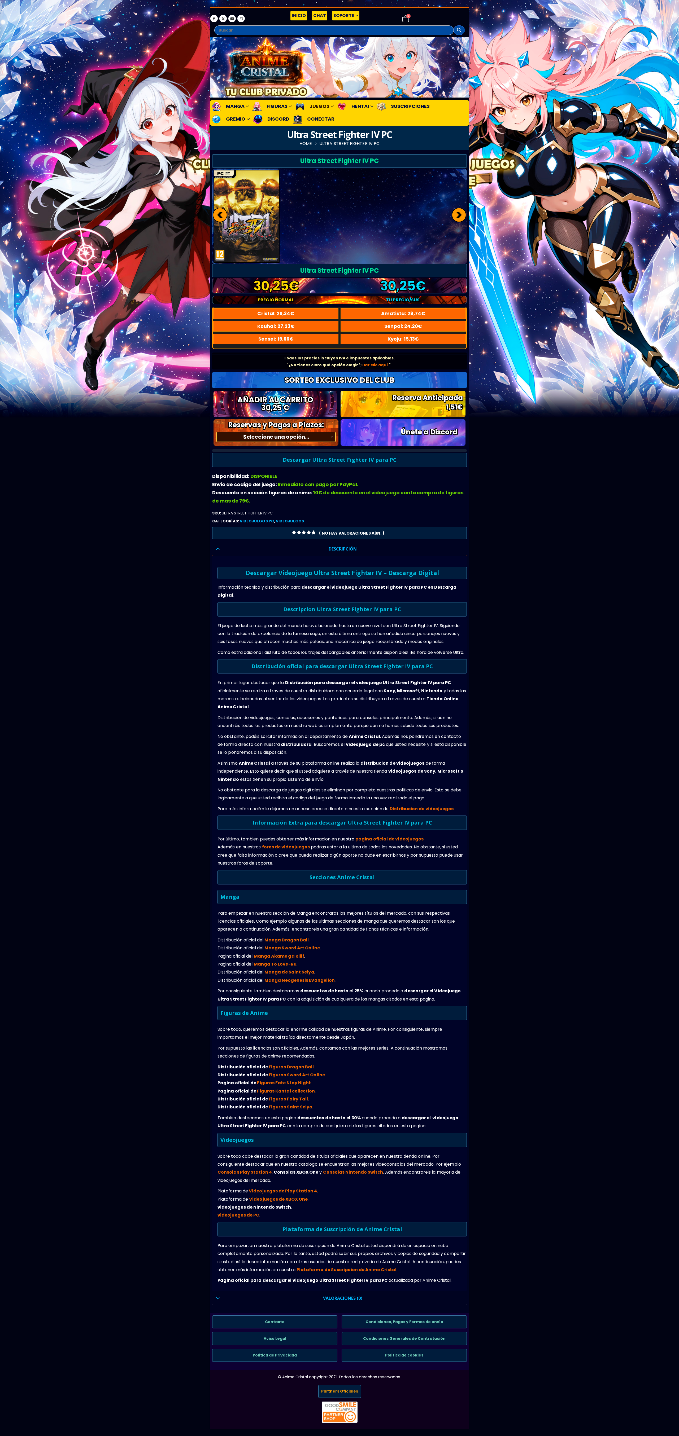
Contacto (275, 1321)
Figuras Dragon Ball (291, 1067)
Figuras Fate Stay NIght (284, 1083)
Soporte (343, 15)
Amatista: (403, 313)
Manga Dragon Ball (286, 940)
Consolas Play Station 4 (244, 1172)
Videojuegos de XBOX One (278, 1199)
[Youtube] (232, 18)
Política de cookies (404, 1355)
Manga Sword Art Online (292, 948)
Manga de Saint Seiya (289, 972)
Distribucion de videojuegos (422, 809)
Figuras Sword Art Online (297, 1075)
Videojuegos (290, 521)
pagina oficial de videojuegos (389, 839)
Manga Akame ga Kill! (279, 956)
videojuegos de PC (238, 1215)
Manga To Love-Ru (275, 964)
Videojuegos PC (257, 521)
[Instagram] (241, 18)
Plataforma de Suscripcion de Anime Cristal (347, 1270)
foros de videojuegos (286, 847)
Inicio (299, 15)
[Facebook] (214, 18)
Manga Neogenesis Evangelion (299, 980)
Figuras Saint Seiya (291, 1107)
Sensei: (275, 339)
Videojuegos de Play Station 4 (283, 1191)
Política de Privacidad (275, 1355)
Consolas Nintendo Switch (353, 1172)
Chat (319, 15)
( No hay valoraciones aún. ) (351, 533)
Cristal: (275, 313)
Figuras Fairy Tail (288, 1099)
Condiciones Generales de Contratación (404, 1338)
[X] (223, 18)
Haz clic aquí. (375, 365)
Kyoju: (403, 339)
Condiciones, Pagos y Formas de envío (404, 1321)
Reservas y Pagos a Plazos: (276, 424)
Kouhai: (275, 326)
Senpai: (403, 326)
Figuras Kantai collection (286, 1091)
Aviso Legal (275, 1338)
